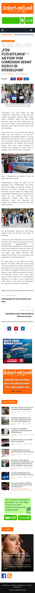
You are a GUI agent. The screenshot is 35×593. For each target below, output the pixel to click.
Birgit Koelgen (18, 434)
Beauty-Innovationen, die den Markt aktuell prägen (16, 554)
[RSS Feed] (9, 576)
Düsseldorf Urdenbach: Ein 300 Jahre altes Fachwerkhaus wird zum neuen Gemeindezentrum (21, 419)
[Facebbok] (3, 576)
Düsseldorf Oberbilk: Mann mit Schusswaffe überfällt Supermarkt (22, 473)
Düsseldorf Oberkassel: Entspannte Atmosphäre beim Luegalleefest (22, 408)
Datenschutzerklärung (17, 585)
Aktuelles (4, 41)
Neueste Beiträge (9, 402)
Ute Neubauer (9, 74)
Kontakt (29, 585)
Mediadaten (17, 587)
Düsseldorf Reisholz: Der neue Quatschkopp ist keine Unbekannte (22, 451)
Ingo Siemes (17, 411)
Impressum (5, 585)
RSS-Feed (11, 590)
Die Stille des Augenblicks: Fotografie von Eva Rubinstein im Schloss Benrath (21, 430)
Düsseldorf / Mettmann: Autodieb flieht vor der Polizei (21, 440)
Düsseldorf (11, 41)
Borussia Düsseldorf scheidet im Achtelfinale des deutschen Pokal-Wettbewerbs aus (22, 484)
